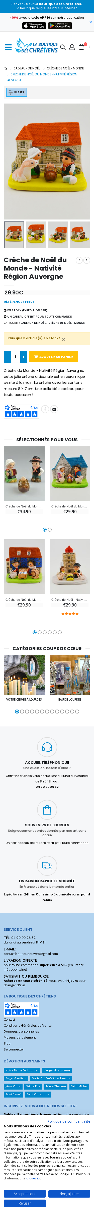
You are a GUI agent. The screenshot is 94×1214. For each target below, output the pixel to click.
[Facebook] (45, 409)
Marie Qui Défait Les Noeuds (51, 1078)
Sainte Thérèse (55, 1086)
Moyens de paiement (20, 1037)
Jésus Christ (13, 1086)
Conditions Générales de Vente (28, 1025)
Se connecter (14, 1049)
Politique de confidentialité (68, 1121)
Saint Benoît (14, 1094)
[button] (63, 48)
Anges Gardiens (16, 1078)
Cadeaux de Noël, (34, 323)
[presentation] (11, 161)
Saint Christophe (38, 1094)
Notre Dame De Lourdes (22, 1070)
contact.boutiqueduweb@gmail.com (31, 954)
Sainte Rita (33, 1086)
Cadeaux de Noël (27, 68)
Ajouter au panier (56, 357)
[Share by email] (54, 409)
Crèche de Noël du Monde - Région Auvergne (24, 506)
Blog (7, 1043)
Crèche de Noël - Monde (65, 68)
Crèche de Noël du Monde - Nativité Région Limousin (69, 506)
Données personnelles (21, 1031)
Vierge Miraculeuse (57, 1070)
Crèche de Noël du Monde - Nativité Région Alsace (24, 599)
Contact (9, 1019)
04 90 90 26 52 (23, 938)
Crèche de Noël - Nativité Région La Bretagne (69, 599)
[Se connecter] (72, 47)
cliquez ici (33, 1178)
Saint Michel (79, 1086)
